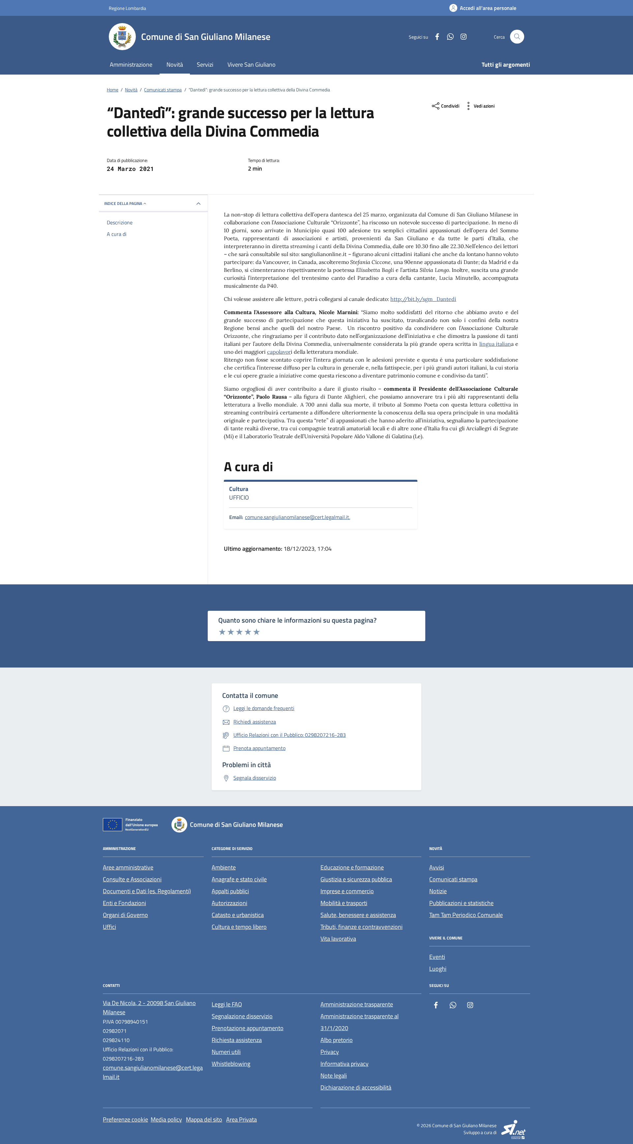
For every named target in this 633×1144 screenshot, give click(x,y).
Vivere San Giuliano (251, 64)
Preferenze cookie (125, 1119)
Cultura (238, 489)
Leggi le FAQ (227, 1004)
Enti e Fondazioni (124, 903)
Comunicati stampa (453, 879)
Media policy (166, 1119)
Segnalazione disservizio (242, 1016)
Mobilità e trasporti (343, 903)
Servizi (205, 64)
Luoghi (437, 968)
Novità (174, 64)
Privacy (329, 1051)
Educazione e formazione (352, 867)
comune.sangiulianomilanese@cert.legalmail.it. (297, 517)
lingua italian (495, 344)
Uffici (109, 926)
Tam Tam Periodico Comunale (466, 914)
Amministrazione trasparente (356, 1004)
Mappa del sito (204, 1119)
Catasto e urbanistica (238, 914)
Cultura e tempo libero (239, 926)
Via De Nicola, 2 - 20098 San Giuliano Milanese (149, 1007)
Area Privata (241, 1119)
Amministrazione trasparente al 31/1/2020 (359, 1022)
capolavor (279, 351)
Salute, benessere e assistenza (358, 914)
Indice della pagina (123, 203)
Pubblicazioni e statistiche (461, 903)
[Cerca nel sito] (517, 37)
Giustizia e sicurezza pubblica (356, 879)
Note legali (333, 1075)
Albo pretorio (336, 1039)
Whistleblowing (231, 1063)
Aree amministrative (128, 867)
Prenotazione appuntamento (248, 1028)
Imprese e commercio (347, 891)
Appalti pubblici (230, 891)
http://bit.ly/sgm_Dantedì (423, 299)
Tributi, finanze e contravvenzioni (361, 926)
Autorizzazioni (229, 903)
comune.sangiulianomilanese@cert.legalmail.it (153, 1072)
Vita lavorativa (338, 938)
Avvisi (436, 867)
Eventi (437, 956)
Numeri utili (226, 1051)
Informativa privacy (344, 1063)
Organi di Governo (125, 914)
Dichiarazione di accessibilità (355, 1087)
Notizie (438, 891)
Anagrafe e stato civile (239, 879)
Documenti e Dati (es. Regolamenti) (147, 891)
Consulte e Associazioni (132, 879)
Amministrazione (131, 64)
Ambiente (224, 867)
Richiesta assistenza (237, 1039)
